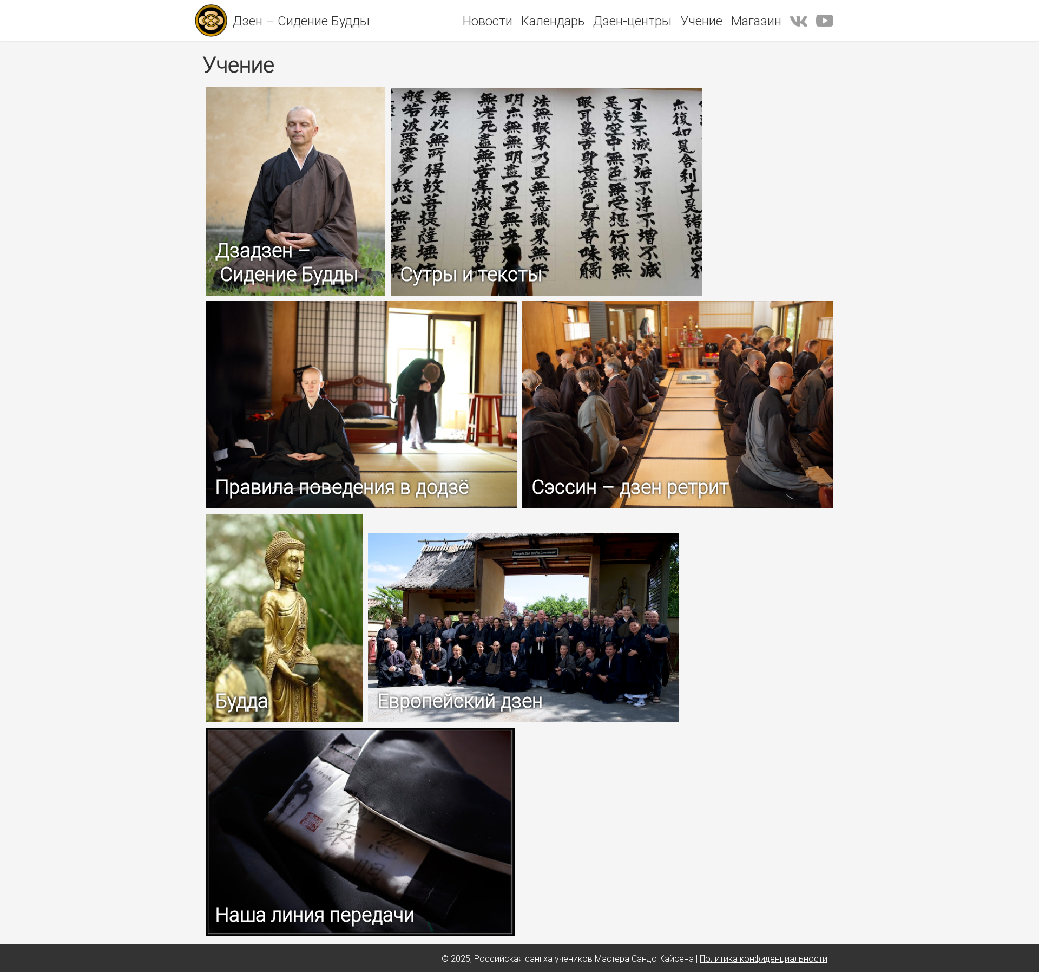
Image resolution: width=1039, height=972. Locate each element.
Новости (487, 21)
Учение (701, 21)
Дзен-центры (632, 21)
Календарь (552, 21)
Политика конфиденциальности (763, 958)
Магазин (756, 21)
